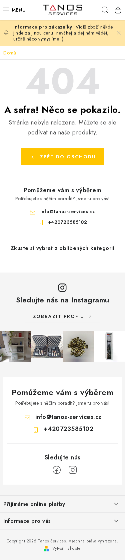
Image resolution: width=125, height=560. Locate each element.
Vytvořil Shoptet (67, 548)
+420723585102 (67, 222)
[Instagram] (73, 470)
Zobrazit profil (58, 316)
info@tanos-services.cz (67, 211)
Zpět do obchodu (68, 156)
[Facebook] (57, 470)
